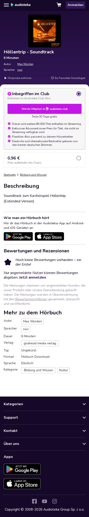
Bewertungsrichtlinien (31, 299)
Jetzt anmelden (32, 277)
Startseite (10, 175)
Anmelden (76, 5)
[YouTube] (44, 501)
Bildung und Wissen (33, 175)
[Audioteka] (21, 5)
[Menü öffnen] (6, 5)
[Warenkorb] (59, 5)
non (19, 70)
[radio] (44, 95)
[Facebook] (34, 501)
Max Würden (25, 64)
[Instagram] (54, 501)
